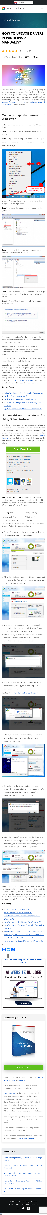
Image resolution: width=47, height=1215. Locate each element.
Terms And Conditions (29, 1204)
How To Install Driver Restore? (26, 693)
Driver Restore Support (25, 1139)
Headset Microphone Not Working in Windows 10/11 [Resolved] (23, 1167)
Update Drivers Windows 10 (15, 396)
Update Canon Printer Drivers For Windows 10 (23, 409)
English (20, 2)
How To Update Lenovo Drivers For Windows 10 (24, 935)
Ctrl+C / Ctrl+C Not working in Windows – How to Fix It (23, 1190)
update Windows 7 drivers (13, 102)
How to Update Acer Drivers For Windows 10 (22, 938)
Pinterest (28, 1208)
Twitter (22, 1208)
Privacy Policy (24, 1080)
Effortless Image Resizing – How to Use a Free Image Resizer (23, 1159)
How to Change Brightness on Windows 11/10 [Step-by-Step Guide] (23, 1182)
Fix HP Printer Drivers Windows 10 (18, 913)
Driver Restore (9, 1093)
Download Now (23, 1067)
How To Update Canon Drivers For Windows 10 (23, 941)
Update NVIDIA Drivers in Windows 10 (20, 399)
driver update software (22, 380)
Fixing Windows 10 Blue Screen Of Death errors (23, 393)
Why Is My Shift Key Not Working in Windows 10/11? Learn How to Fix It (23, 1175)
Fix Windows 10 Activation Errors (17, 910)
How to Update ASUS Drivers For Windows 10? (23, 932)
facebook (18, 1208)
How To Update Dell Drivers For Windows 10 (22, 922)
